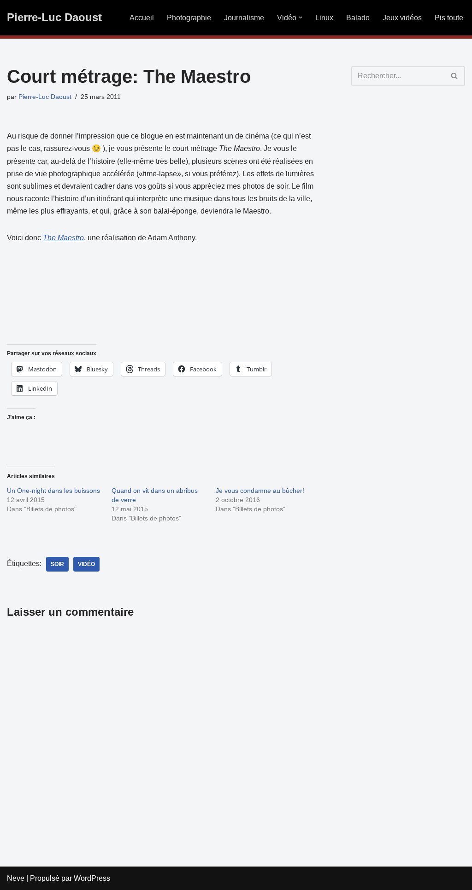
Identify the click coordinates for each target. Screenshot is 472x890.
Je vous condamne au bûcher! (260, 490)
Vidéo (86, 564)
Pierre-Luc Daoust (44, 96)
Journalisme (244, 18)
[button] (300, 17)
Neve (15, 878)
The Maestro (63, 238)
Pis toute (449, 18)
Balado (358, 18)
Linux (324, 18)
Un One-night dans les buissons (53, 490)
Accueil (142, 18)
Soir (57, 564)
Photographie (189, 18)
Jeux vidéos (402, 18)
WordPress (92, 878)
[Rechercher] (454, 76)
